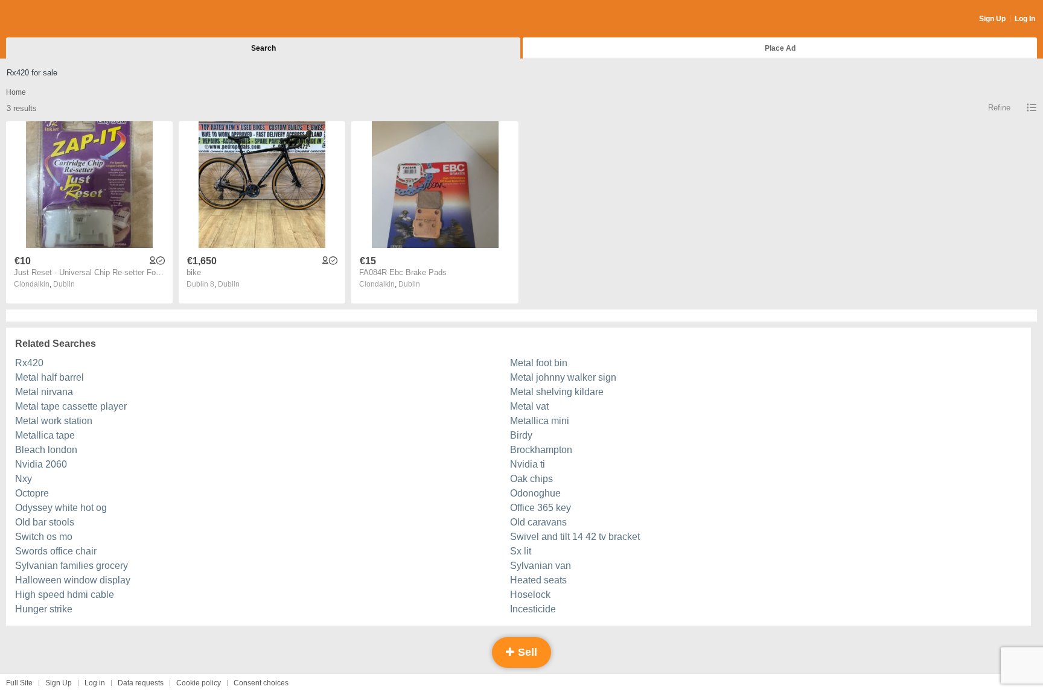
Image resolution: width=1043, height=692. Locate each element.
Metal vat (529, 406)
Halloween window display (72, 580)
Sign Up (992, 18)
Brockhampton (541, 450)
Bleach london (46, 450)
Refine (999, 107)
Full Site (19, 683)
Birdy (521, 435)
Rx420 (29, 363)
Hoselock (530, 594)
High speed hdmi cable (64, 594)
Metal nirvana (44, 392)
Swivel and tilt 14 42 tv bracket (575, 537)
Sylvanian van (540, 565)
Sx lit (520, 551)
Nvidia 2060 (41, 464)
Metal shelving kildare (557, 392)
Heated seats (538, 580)
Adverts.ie (53, 19)
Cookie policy (198, 683)
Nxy (23, 479)
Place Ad (780, 48)
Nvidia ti (527, 464)
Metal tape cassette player (71, 406)
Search (263, 48)
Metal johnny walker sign (563, 377)
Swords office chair (56, 551)
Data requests (141, 683)
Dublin (64, 284)
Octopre (32, 493)
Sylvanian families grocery (71, 565)
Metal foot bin (538, 363)
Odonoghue (535, 493)
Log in (95, 683)
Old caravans (538, 522)
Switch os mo (43, 537)
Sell (526, 652)
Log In (1025, 18)
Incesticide (533, 609)
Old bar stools (44, 522)
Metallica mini (539, 421)
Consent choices (261, 683)
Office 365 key (540, 508)
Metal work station (53, 421)
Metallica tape (45, 435)
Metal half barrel (49, 377)
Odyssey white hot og (61, 508)
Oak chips (531, 479)
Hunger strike (43, 609)
